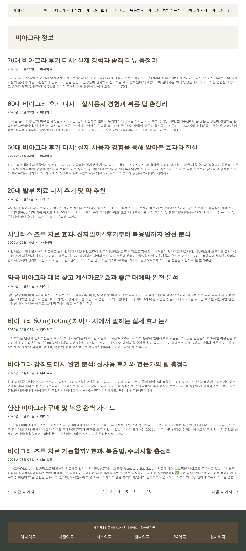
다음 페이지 (225, 491)
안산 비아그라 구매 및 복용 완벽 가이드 (61, 407)
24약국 (180, 536)
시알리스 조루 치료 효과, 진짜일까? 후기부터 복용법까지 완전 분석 (99, 234)
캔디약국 (142, 536)
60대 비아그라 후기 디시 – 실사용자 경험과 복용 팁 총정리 (88, 103)
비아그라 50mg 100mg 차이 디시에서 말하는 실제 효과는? (88, 320)
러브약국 (104, 536)
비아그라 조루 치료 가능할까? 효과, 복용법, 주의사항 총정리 (90, 451)
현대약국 (217, 536)
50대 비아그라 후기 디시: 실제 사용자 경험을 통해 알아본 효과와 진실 (103, 147)
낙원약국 (66, 536)
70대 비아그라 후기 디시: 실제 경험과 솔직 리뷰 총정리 (82, 60)
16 (149, 491)
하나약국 (28, 536)
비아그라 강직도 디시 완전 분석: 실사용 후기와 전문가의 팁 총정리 (98, 364)
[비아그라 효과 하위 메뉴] (109, 10)
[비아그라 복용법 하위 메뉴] (142, 10)
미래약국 (20, 10)
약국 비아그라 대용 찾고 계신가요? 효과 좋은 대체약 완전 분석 (93, 277)
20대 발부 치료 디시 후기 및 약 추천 (57, 190)
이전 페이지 (21, 491)
